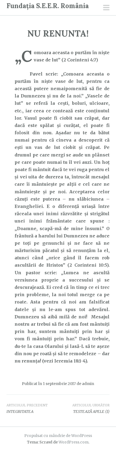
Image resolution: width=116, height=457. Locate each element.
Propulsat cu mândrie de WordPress (58, 435)
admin (88, 383)
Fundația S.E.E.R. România (47, 6)
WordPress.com (73, 442)
